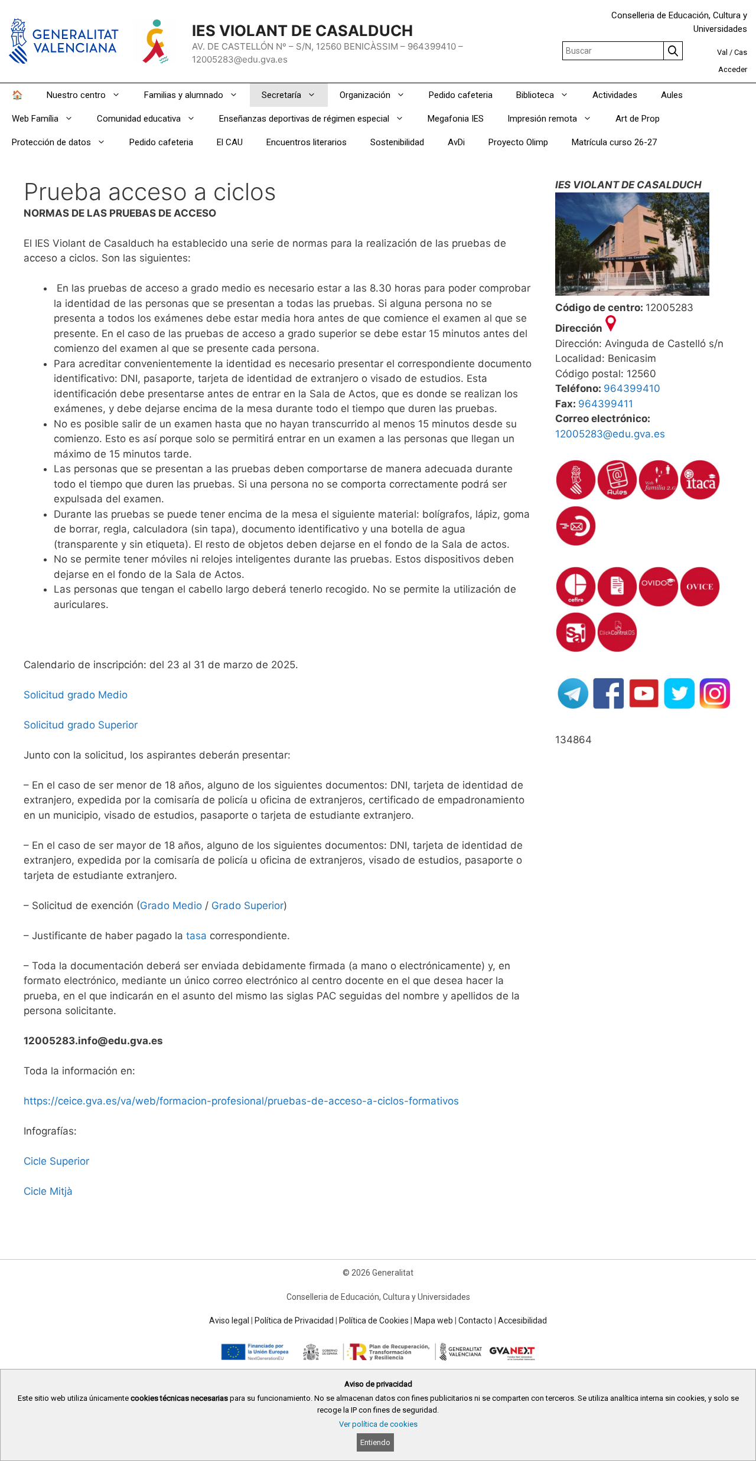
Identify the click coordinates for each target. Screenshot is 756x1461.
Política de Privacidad (294, 1320)
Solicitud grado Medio (76, 695)
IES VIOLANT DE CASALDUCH (302, 30)
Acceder (732, 69)
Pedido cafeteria (461, 95)
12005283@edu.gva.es (610, 434)
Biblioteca (535, 95)
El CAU (230, 142)
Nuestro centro (76, 95)
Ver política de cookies (378, 1424)
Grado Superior (247, 905)
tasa (196, 936)
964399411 (605, 404)
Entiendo (375, 1442)
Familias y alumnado (183, 95)
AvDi (456, 142)
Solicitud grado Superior (81, 725)
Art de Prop (637, 118)
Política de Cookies (374, 1320)
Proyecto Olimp (518, 142)
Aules (672, 95)
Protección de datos (51, 142)
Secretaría (281, 95)
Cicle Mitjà (48, 1191)
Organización (365, 95)
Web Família (35, 118)
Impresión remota (542, 118)
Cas (740, 52)
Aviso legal (229, 1320)
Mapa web (433, 1320)
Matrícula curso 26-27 (614, 142)
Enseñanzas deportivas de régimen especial (304, 118)
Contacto (475, 1320)
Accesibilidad (522, 1320)
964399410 (632, 388)
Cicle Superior (56, 1161)
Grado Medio (171, 905)
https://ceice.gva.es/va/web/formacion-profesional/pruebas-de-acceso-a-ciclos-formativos (241, 1101)
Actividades (614, 95)
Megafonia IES (456, 118)
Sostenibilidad (397, 142)
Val (722, 52)
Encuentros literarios (306, 142)
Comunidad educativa (139, 118)
